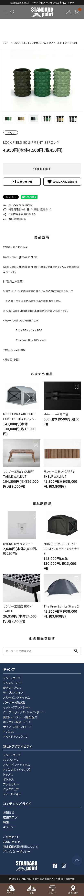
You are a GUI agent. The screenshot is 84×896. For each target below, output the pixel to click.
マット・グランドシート (17, 707)
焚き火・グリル (12, 688)
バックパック (11, 760)
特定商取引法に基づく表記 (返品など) (27, 209)
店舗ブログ (10, 817)
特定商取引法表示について (20, 846)
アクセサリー (11, 784)
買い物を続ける (14, 219)
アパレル (8, 732)
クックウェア (11, 789)
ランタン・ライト (13, 683)
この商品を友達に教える (19, 214)
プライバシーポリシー (17, 851)
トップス (8, 774)
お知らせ (8, 812)
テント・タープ (12, 678)
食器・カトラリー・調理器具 (20, 717)
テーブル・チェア (13, 693)
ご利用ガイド (11, 837)
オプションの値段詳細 (17, 204)
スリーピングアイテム (16, 697)
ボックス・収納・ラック (17, 722)
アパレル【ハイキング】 (17, 770)
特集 (6, 822)
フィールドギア (12, 794)
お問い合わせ (21, 181)
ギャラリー (9, 827)
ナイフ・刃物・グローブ (17, 727)
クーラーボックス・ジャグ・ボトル (23, 712)
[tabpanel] (42, 80)
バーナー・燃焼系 (14, 702)
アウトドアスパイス (15, 737)
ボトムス (8, 779)
